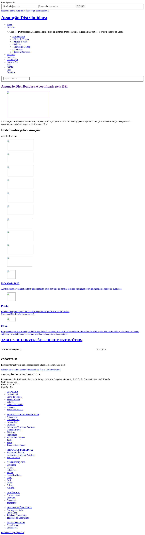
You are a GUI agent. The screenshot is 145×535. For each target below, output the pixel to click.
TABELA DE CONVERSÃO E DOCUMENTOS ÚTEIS (41, 340)
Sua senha (43, 6)
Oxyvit (10, 467)
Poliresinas (11, 470)
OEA (4, 326)
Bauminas (11, 465)
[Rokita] (20, 188)
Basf (9, 480)
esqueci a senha (8, 10)
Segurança (11, 500)
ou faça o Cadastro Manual (49, 369)
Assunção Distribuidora (24, 17)
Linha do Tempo (20, 39)
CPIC (9, 477)
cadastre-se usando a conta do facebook (18, 369)
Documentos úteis (15, 510)
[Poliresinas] (20, 175)
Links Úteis (12, 512)
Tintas (9, 442)
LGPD (10, 67)
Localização (12, 528)
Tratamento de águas (16, 445)
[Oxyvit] (20, 162)
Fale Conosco (11, 71)
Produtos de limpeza (16, 437)
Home (9, 24)
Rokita (10, 472)
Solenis (10, 485)
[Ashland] (19, 266)
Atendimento (12, 525)
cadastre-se (20, 10)
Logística (11, 57)
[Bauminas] (20, 149)
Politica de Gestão (21, 47)
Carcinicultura (13, 419)
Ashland (10, 488)
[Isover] (20, 240)
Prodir (5, 305)
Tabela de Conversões (16, 515)
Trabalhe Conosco (21, 52)
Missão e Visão (19, 42)
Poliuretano (12, 435)
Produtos (11, 54)
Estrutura (11, 497)
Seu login (7, 6)
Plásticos (11, 432)
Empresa (11, 27)
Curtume (11, 424)
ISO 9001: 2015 (10, 283)
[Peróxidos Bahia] (20, 201)
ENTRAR (80, 6)
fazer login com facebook (37, 10)
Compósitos (12, 422)
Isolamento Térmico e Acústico (21, 427)
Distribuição (12, 59)
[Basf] (19, 227)
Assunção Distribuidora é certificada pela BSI (34, 86)
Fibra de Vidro (13, 457)
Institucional (18, 36)
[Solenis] (20, 253)
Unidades (17, 49)
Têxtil (9, 440)
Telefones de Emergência (18, 518)
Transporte (11, 503)
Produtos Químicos (15, 452)
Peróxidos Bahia (14, 475)
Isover (9, 482)
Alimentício (12, 417)
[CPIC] (20, 214)
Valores (16, 44)
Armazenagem (13, 495)
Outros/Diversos (14, 430)
